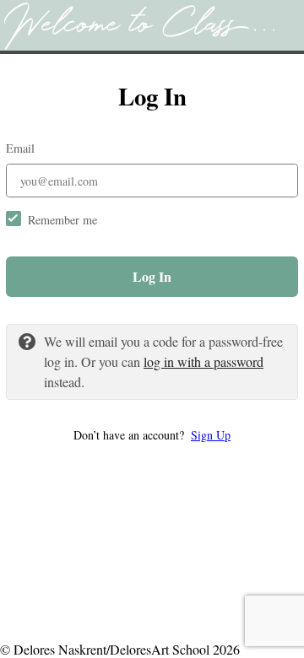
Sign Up (211, 435)
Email (20, 148)
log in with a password (203, 361)
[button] (152, 435)
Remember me (62, 220)
